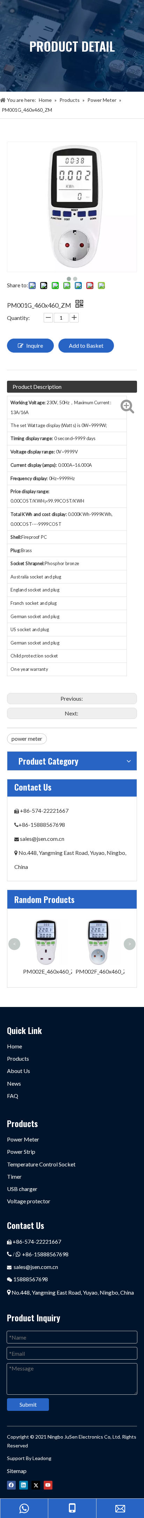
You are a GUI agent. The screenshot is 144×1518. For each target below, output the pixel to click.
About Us (18, 1070)
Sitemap (17, 1470)
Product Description (37, 386)
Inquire (34, 345)
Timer (14, 1176)
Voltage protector (28, 1201)
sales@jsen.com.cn (42, 838)
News (14, 1083)
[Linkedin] (23, 1485)
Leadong (41, 1458)
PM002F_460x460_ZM (103, 971)
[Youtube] (48, 1485)
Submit (28, 1404)
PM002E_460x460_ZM (51, 971)
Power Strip (21, 1151)
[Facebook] (11, 1485)
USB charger (22, 1188)
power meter (27, 738)
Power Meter (23, 1139)
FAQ (12, 1095)
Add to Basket (86, 345)
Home (14, 1046)
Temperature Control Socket (41, 1164)
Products (18, 1058)
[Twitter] (35, 1485)
